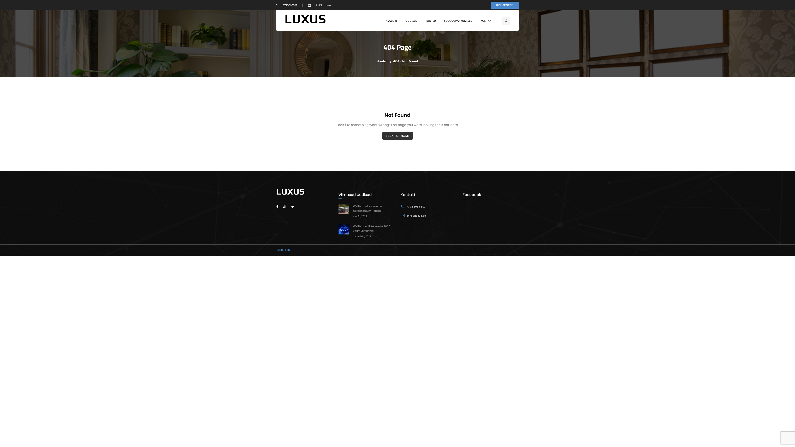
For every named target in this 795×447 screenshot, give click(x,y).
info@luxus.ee (322, 5)
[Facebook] (279, 207)
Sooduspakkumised (458, 21)
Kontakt (487, 21)
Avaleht (391, 21)
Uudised (411, 21)
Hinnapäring (504, 5)
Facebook (472, 194)
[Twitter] (294, 207)
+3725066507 (289, 5)
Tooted (430, 21)
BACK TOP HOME (397, 136)
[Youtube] (286, 207)
